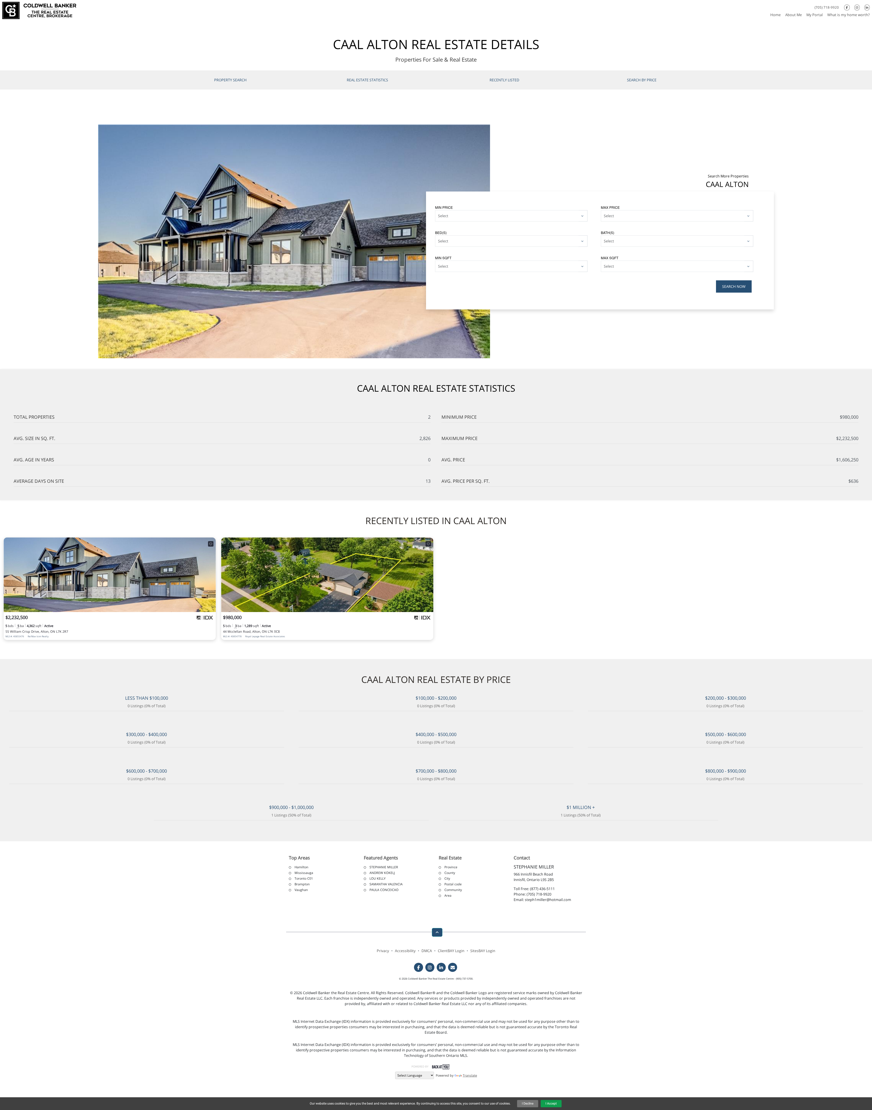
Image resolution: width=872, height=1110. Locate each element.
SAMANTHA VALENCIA (386, 884)
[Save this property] (210, 544)
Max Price (610, 207)
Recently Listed (504, 79)
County (449, 873)
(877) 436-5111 (542, 888)
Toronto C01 (304, 878)
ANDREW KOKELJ (382, 873)
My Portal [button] (814, 14)
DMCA (426, 950)
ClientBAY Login (451, 950)
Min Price (444, 207)
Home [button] (775, 14)
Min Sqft (443, 257)
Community (453, 890)
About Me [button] (793, 14)
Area (447, 895)
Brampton (302, 884)
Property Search (230, 79)
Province (450, 867)
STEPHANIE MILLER (383, 867)
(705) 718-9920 (827, 7)
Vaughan (301, 890)
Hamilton (301, 867)
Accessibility (405, 950)
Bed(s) (441, 232)
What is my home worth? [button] (848, 14)
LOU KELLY (377, 878)
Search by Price (641, 79)
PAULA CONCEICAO (384, 890)
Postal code (453, 884)
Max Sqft (609, 257)
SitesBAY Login (482, 950)
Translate (470, 1075)
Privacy (383, 950)
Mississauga (304, 873)
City (447, 878)
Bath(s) (607, 232)
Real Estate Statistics (367, 79)
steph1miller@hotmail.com (548, 899)
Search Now (734, 286)
